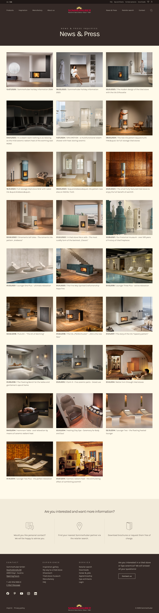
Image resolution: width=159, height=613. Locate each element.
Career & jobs (85, 573)
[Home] (79, 9)
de (7, 2)
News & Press (111, 10)
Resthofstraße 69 (13, 570)
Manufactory (37, 10)
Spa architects (119, 2)
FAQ (111, 2)
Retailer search (128, 10)
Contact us (127, 576)
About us (51, 10)
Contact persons (130, 2)
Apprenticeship (85, 576)
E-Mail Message (13, 585)
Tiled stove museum (51, 576)
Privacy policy (19, 608)
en (11, 2)
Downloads (141, 2)
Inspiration (23, 10)
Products (10, 10)
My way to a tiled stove (52, 570)
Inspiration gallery (51, 567)
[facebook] (7, 593)
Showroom (47, 573)
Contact (142, 10)
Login (81, 582)
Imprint (9, 608)
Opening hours (12, 576)
